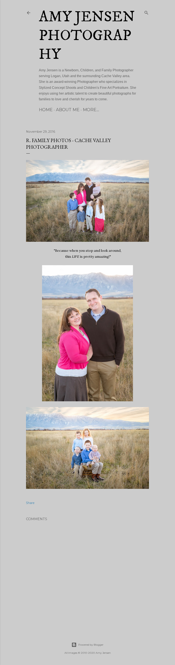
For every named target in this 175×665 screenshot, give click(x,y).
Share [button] (30, 503)
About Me (68, 109)
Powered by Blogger (91, 644)
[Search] (146, 12)
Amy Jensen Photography (87, 36)
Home (46, 109)
